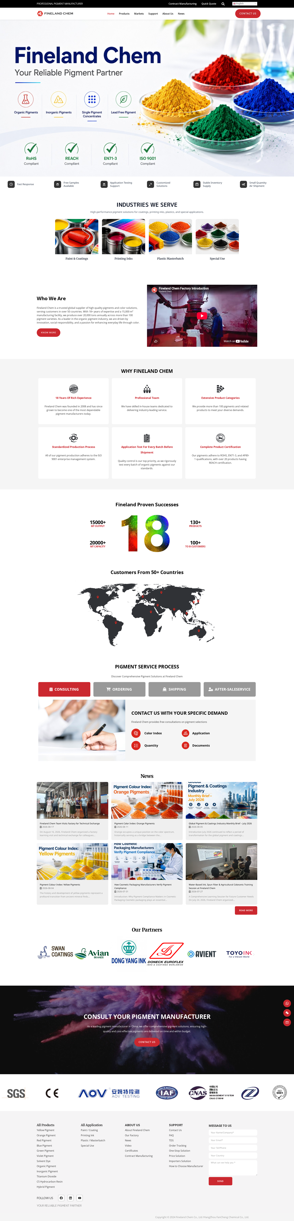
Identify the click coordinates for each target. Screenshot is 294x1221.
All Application (92, 1125)
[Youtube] (80, 1198)
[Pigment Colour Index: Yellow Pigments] (72, 861)
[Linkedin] (70, 1198)
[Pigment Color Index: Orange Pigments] (147, 800)
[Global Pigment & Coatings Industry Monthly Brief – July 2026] (221, 800)
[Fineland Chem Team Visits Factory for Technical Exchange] (72, 800)
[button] (40, 955)
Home (110, 13)
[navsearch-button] (223, 4)
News (181, 13)
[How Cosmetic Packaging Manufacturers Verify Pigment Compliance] (147, 861)
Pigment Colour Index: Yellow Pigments (60, 884)
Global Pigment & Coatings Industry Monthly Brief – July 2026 (220, 823)
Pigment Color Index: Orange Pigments (134, 823)
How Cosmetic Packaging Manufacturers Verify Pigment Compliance (143, 886)
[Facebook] (61, 1198)
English (240, 3)
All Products (45, 1125)
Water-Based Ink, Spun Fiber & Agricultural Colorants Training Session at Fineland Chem (221, 886)
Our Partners (147, 930)
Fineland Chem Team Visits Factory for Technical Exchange (70, 823)
